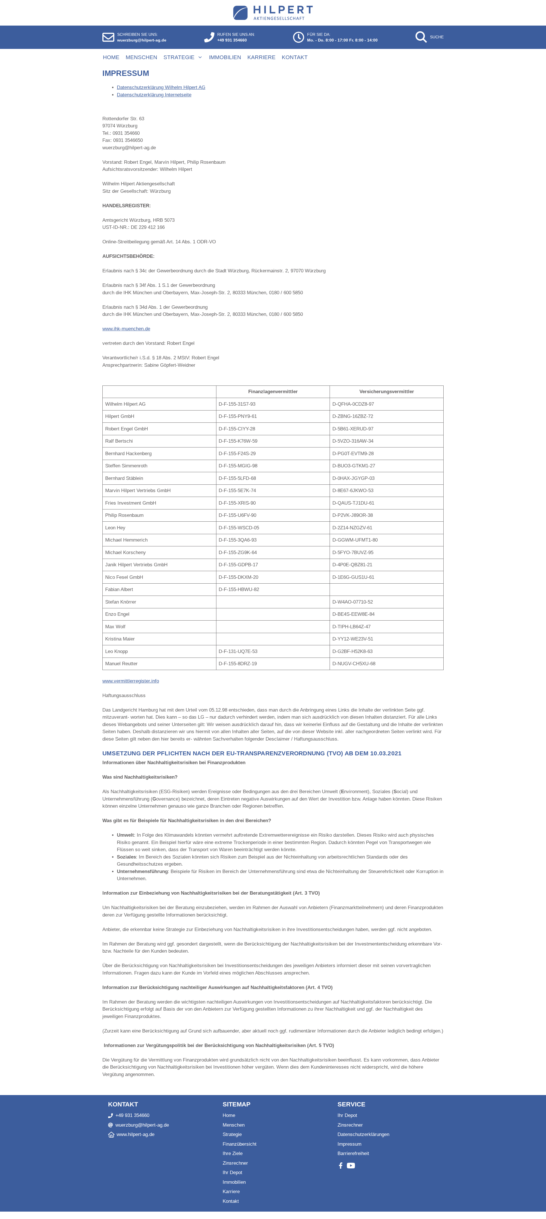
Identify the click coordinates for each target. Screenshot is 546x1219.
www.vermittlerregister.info (130, 681)
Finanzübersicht (240, 1144)
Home (111, 57)
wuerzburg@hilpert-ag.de (141, 40)
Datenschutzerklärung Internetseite (154, 95)
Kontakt (295, 57)
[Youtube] (351, 1165)
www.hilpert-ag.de (135, 1134)
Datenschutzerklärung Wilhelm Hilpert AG (161, 87)
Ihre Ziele (233, 1153)
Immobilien (225, 57)
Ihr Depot (232, 1172)
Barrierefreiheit (353, 1153)
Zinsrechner (235, 1163)
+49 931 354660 (232, 40)
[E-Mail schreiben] (108, 37)
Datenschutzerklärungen (363, 1134)
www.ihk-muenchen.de (126, 328)
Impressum (349, 1144)
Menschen (141, 57)
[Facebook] (341, 1165)
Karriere (261, 57)
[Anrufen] (209, 37)
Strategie (179, 57)
